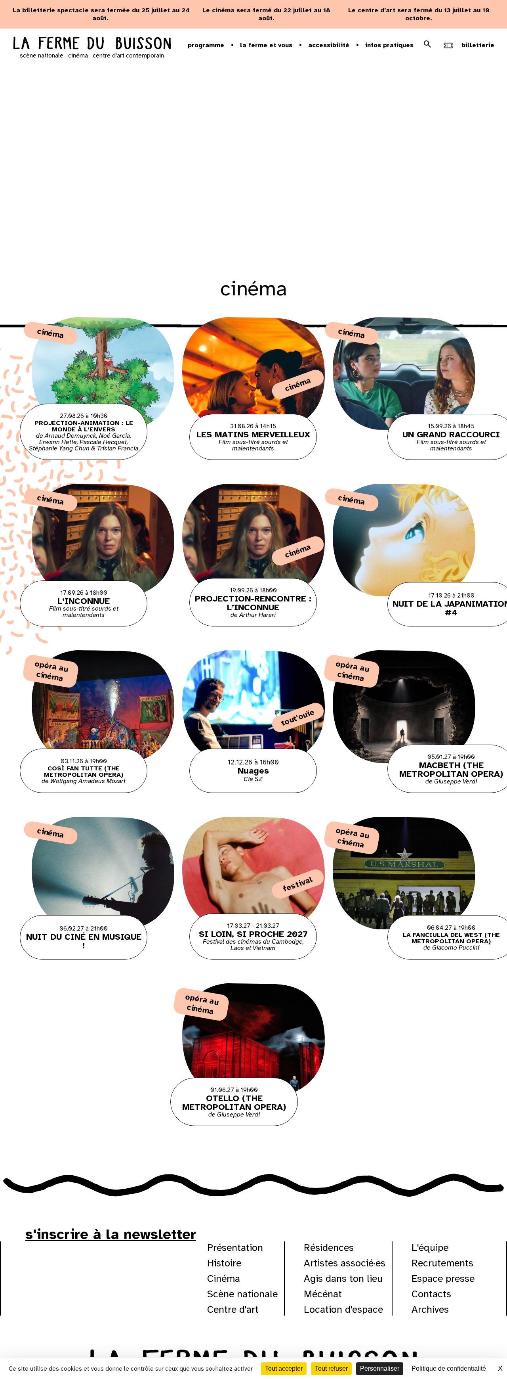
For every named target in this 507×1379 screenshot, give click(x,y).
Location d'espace (343, 1309)
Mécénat (323, 1294)
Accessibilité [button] (328, 45)
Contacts (431, 1294)
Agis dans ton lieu (343, 1278)
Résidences (329, 1247)
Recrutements (442, 1263)
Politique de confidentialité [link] (449, 1368)
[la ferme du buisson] (92, 44)
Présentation (235, 1247)
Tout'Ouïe (298, 717)
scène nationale (41, 55)
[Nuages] (253, 721)
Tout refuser (331, 1368)
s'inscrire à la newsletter (110, 1234)
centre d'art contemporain (128, 55)
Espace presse (443, 1278)
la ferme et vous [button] (266, 45)
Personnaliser (379, 1368)
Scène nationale (242, 1294)
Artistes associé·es (344, 1263)
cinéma (78, 55)
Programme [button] (206, 45)
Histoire (224, 1263)
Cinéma (223, 1278)
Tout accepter (284, 1368)
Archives (430, 1309)
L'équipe (430, 1247)
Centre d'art (233, 1309)
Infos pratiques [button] (389, 45)
